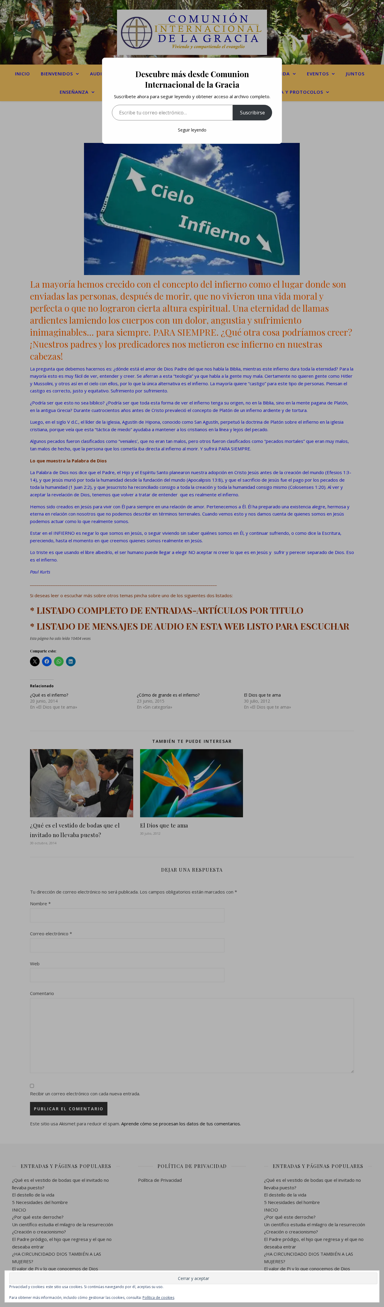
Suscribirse (252, 112)
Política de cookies (158, 1297)
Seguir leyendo (192, 130)
